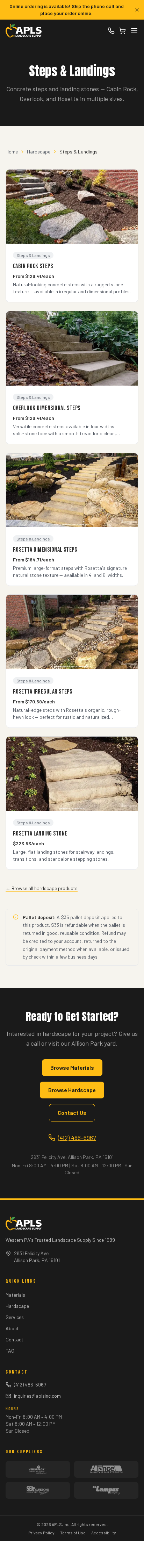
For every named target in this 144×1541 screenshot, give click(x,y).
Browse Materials (72, 1067)
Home (12, 152)
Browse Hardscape (72, 1090)
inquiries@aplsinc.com (37, 1396)
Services (15, 1317)
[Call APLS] (111, 30)
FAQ (10, 1351)
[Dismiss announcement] (137, 10)
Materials (15, 1295)
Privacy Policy (41, 1532)
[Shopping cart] (122, 30)
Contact (14, 1339)
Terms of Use (73, 1532)
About (12, 1328)
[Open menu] (134, 31)
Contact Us (72, 1112)
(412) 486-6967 (77, 1137)
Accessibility (103, 1532)
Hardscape (38, 152)
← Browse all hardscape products (42, 888)
